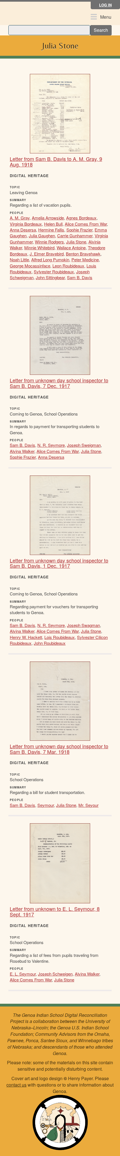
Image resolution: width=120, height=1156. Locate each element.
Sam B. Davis (79, 277)
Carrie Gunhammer (74, 235)
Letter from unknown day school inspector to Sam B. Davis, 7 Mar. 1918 (59, 748)
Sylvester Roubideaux (54, 271)
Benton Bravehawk (83, 254)
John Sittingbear (50, 277)
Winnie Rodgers (49, 242)
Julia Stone (76, 242)
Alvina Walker (22, 451)
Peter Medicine (85, 259)
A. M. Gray (20, 218)
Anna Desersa (23, 230)
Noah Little (19, 259)
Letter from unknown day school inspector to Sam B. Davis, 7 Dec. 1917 (59, 383)
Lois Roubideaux (59, 637)
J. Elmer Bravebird (47, 254)
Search (101, 30)
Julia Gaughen (42, 235)
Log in (105, 5)
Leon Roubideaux (68, 266)
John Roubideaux (50, 643)
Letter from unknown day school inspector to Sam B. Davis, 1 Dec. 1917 (59, 563)
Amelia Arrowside (48, 218)
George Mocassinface (30, 266)
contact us (16, 1085)
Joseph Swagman (83, 625)
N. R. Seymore (51, 445)
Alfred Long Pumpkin (50, 259)
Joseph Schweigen (55, 974)
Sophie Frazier (79, 230)
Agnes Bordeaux (81, 218)
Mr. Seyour (88, 805)
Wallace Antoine (71, 247)
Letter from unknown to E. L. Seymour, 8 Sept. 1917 (55, 911)
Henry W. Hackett (26, 637)
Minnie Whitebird (39, 247)
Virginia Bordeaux (26, 224)
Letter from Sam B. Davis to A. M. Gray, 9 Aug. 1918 (56, 161)
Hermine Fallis (51, 230)
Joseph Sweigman (84, 445)
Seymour (45, 805)
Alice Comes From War (86, 224)
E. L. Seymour (23, 974)
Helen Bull (53, 224)
